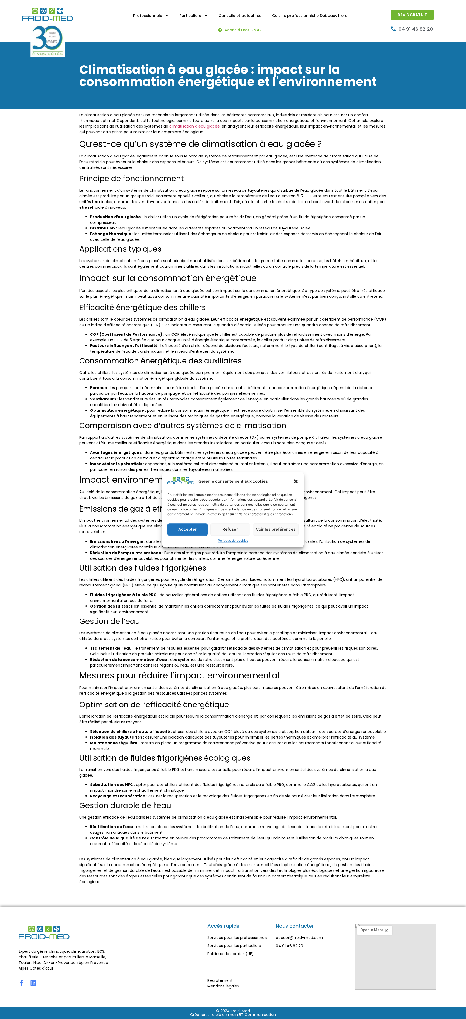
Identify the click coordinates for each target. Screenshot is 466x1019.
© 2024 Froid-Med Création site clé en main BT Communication (233, 1012)
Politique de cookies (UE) (230, 953)
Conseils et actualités (239, 15)
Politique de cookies (233, 540)
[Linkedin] (33, 983)
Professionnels (147, 15)
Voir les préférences (276, 529)
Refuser (230, 529)
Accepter (187, 529)
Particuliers (190, 15)
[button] (296, 481)
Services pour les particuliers (234, 945)
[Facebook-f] (22, 983)
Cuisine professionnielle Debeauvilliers (309, 15)
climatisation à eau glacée (194, 126)
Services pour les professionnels (237, 937)
